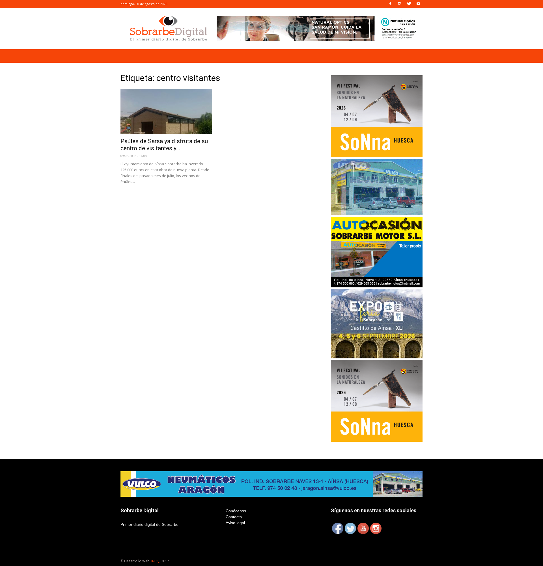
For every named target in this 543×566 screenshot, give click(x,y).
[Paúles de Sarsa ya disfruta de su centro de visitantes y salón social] (166, 111)
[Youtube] (418, 4)
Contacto (234, 517)
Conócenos (236, 511)
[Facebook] (390, 4)
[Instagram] (399, 4)
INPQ (155, 561)
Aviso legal (235, 522)
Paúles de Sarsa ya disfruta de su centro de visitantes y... (164, 145)
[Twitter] (409, 4)
